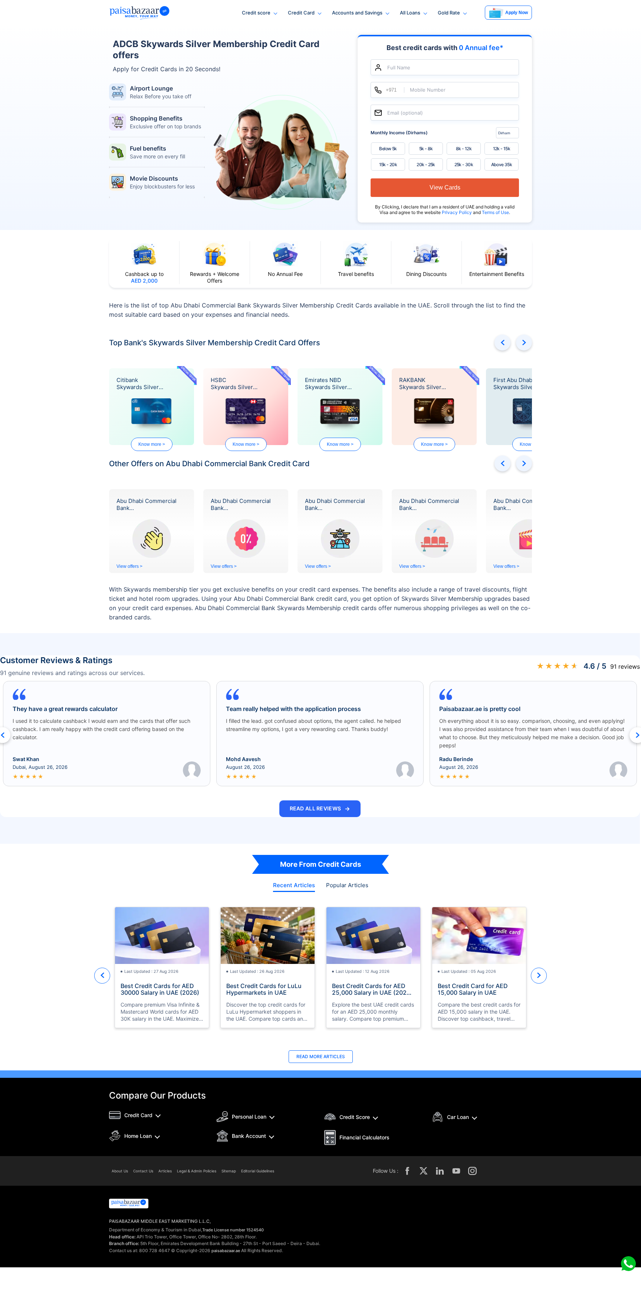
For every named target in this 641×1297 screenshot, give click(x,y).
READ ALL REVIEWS (320, 808)
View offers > (129, 566)
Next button (524, 342)
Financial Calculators (364, 1137)
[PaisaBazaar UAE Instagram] (472, 1170)
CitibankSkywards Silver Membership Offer (140, 383)
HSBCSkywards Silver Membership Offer (235, 383)
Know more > (151, 444)
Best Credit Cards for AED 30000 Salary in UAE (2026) (160, 989)
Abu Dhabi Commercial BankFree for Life (241, 504)
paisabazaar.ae (225, 1250)
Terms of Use (495, 212)
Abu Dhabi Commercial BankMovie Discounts (523, 504)
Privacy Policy (457, 212)
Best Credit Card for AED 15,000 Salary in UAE (473, 989)
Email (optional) (405, 112)
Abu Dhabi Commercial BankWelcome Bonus (146, 504)
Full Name (398, 67)
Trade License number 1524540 (233, 1229)
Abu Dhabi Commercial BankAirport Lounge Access (429, 504)
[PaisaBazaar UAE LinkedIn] (440, 1170)
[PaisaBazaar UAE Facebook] (407, 1170)
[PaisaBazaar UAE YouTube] (456, 1170)
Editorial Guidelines (257, 1171)
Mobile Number (428, 90)
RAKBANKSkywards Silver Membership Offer (423, 383)
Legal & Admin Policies (196, 1171)
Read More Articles (320, 1056)
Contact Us (143, 1171)
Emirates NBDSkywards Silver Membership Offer (329, 383)
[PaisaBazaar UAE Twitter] (423, 1170)
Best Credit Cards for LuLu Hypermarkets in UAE (264, 989)
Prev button (502, 342)
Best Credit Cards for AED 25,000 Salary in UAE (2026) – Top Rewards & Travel (372, 989)
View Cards (445, 187)
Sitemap (228, 1171)
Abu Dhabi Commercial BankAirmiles (335, 504)
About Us (120, 1171)
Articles (165, 1171)
